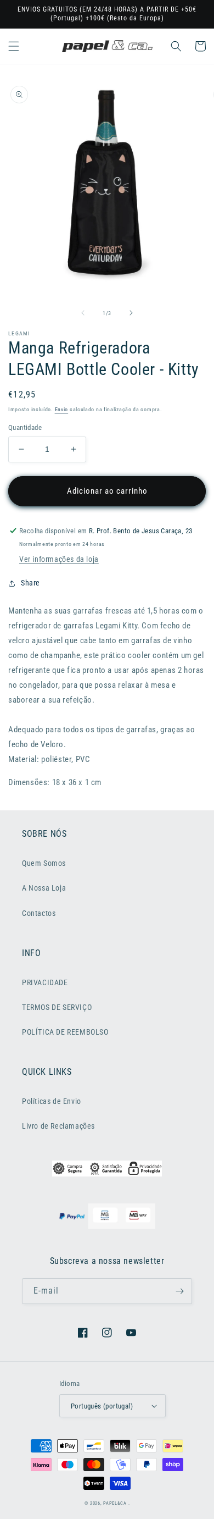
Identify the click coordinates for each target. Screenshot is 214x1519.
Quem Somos (44, 863)
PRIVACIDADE (45, 982)
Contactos (38, 913)
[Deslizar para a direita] (131, 313)
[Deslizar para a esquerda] (83, 313)
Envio (62, 409)
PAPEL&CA (115, 1503)
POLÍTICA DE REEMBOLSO (65, 1032)
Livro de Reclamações (58, 1126)
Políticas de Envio (51, 1101)
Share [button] (30, 582)
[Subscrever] (179, 1291)
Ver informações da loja (59, 559)
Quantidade (25, 427)
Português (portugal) (102, 1406)
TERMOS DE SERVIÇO (57, 1007)
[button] (14, 46)
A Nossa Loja (44, 887)
